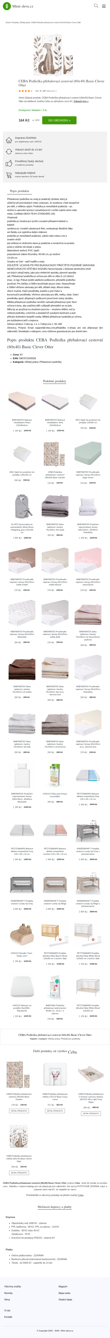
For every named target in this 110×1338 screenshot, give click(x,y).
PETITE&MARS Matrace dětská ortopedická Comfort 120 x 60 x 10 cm (55, 851)
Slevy (7, 1299)
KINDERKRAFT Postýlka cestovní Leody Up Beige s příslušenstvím (88, 903)
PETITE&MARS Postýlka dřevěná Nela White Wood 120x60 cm (88, 1008)
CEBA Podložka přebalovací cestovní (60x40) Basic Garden (55, 475)
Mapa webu (64, 1293)
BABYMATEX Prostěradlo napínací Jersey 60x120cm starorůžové (88, 582)
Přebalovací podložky (70, 1039)
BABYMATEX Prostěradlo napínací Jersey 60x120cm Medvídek (22, 634)
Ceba (47, 101)
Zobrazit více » (81, 101)
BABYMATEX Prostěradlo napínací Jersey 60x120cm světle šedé (55, 634)
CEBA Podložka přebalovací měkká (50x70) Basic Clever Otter (19, 1158)
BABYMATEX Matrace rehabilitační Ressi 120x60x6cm (22, 422)
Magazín (63, 1286)
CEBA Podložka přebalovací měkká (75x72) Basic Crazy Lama (55, 1096)
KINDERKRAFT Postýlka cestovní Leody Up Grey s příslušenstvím (88, 851)
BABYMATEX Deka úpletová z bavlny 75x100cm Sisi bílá (22, 744)
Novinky (8, 1293)
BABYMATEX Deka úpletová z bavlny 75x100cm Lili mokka (22, 689)
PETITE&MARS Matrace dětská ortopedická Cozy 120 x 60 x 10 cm (22, 851)
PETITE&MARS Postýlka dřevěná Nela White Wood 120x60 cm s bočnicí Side (88, 956)
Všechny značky (12, 1286)
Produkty (15, 23)
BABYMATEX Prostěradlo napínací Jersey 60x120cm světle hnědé (22, 582)
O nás (7, 1310)
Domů (8, 23)
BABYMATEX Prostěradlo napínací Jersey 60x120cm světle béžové (55, 582)
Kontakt (8, 1317)
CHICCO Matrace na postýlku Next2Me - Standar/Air (22, 1008)
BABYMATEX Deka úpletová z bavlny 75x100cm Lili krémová (55, 744)
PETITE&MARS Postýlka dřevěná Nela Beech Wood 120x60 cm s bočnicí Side (55, 956)
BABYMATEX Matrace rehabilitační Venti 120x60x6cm (55, 422)
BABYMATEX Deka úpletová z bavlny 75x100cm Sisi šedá (55, 527)
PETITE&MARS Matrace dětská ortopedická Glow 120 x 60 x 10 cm (88, 796)
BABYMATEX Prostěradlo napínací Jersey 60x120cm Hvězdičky (88, 689)
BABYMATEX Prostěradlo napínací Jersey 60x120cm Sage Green (88, 475)
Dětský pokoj (25, 23)
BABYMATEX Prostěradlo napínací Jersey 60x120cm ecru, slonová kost (88, 744)
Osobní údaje (65, 1299)
